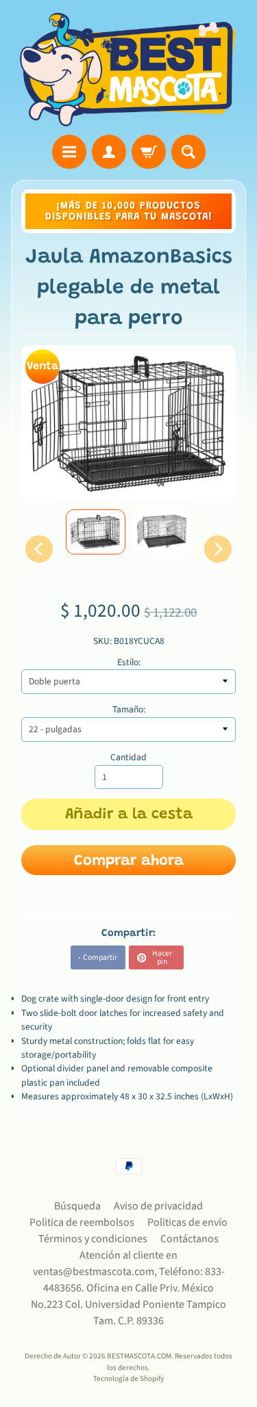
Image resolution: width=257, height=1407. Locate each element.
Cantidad (128, 757)
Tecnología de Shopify (128, 1379)
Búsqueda (77, 1206)
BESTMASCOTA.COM (139, 1356)
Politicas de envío (187, 1222)
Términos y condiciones (92, 1238)
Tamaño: (128, 709)
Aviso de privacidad (158, 1206)
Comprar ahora (129, 861)
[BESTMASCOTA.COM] (128, 69)
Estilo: (128, 662)
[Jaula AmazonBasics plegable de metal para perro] (95, 531)
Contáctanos (189, 1238)
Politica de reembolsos (81, 1222)
